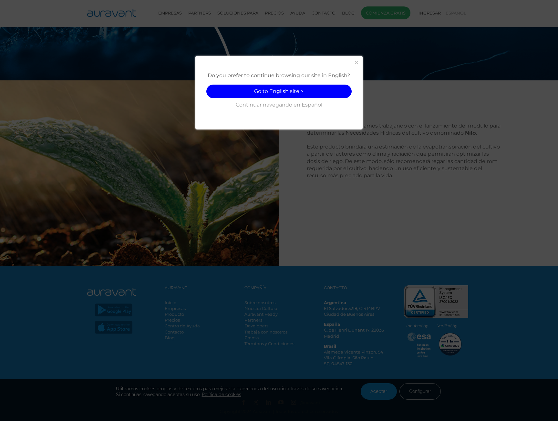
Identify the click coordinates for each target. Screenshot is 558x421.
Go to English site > (279, 91)
